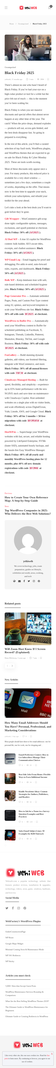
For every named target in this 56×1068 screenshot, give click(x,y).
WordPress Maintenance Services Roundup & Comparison (24, 993)
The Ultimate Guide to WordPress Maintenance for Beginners (26, 1009)
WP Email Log (12, 259)
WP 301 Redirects (13, 955)
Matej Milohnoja (11, 658)
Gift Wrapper (12, 218)
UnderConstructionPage (15, 932)
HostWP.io (10, 432)
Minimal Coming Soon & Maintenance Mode (24, 949)
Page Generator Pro (15, 296)
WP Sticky (9, 961)
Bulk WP (9, 280)
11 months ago (17, 79)
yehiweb (8, 79)
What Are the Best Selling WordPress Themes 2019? (27, 1001)
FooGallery (10, 355)
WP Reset (9, 937)
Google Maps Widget (14, 943)
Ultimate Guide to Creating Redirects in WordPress (26, 1016)
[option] (28, 636)
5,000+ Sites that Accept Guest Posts (20, 986)
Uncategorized (23, 24)
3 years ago (22, 658)
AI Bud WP (11, 239)
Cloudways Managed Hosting (20, 380)
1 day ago (15, 736)
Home (11, 24)
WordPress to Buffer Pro (18, 321)
